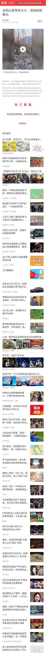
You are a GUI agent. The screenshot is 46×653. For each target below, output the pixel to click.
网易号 (11, 3)
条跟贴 (22, 123)
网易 (4, 3)
